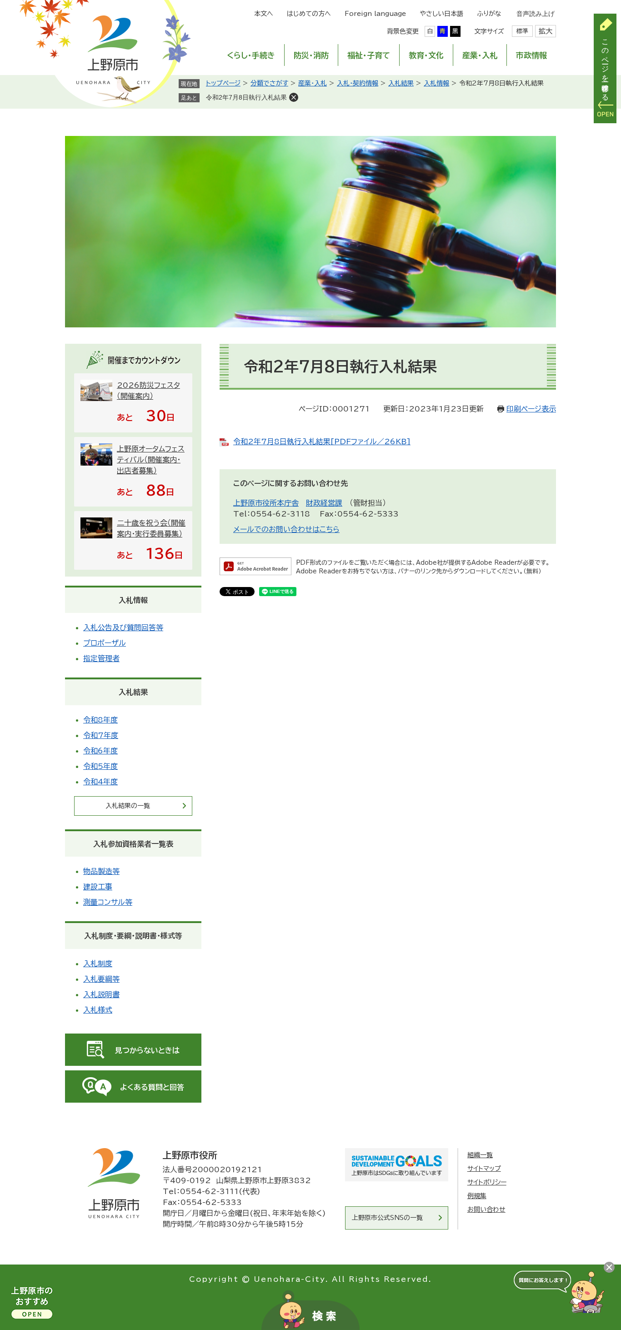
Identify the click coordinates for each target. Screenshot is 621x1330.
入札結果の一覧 (127, 806)
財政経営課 (324, 503)
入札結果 (401, 83)
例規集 (476, 1196)
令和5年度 (100, 766)
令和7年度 (100, 735)
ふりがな (489, 13)
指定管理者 (101, 658)
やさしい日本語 (441, 13)
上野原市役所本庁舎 (266, 503)
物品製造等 (101, 871)
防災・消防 (311, 55)
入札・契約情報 (357, 83)
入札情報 (436, 83)
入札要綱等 (101, 979)
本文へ (263, 13)
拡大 (545, 31)
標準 (522, 31)
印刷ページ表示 (531, 408)
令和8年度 (100, 719)
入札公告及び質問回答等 (123, 627)
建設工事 (97, 886)
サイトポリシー (486, 1182)
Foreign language (375, 13)
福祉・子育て (368, 55)
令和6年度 (100, 750)
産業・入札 (479, 55)
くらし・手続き (251, 55)
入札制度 (97, 963)
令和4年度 (100, 781)
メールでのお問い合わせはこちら (286, 529)
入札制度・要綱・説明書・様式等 (133, 935)
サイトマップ (484, 1168)
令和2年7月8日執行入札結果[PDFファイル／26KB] (322, 441)
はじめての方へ (309, 13)
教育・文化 (426, 55)
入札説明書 (101, 994)
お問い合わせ (486, 1209)
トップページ (223, 83)
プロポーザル (104, 643)
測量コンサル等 (107, 902)
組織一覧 (480, 1155)
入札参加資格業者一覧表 (133, 844)
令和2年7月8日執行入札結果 (246, 97)
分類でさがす (269, 83)
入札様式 (97, 1010)
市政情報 (531, 55)
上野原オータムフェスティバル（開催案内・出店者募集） (151, 459)
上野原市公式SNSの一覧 (387, 1218)
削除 (293, 97)
